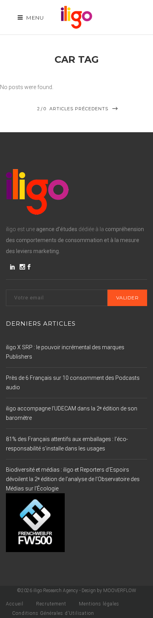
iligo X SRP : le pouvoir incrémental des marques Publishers (65, 352)
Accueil (15, 604)
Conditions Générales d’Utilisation (53, 613)
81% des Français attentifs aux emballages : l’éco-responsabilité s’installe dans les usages (67, 444)
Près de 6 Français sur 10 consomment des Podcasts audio (73, 382)
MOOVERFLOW (119, 590)
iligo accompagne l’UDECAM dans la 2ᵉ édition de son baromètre (71, 413)
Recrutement (51, 604)
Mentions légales (99, 604)
